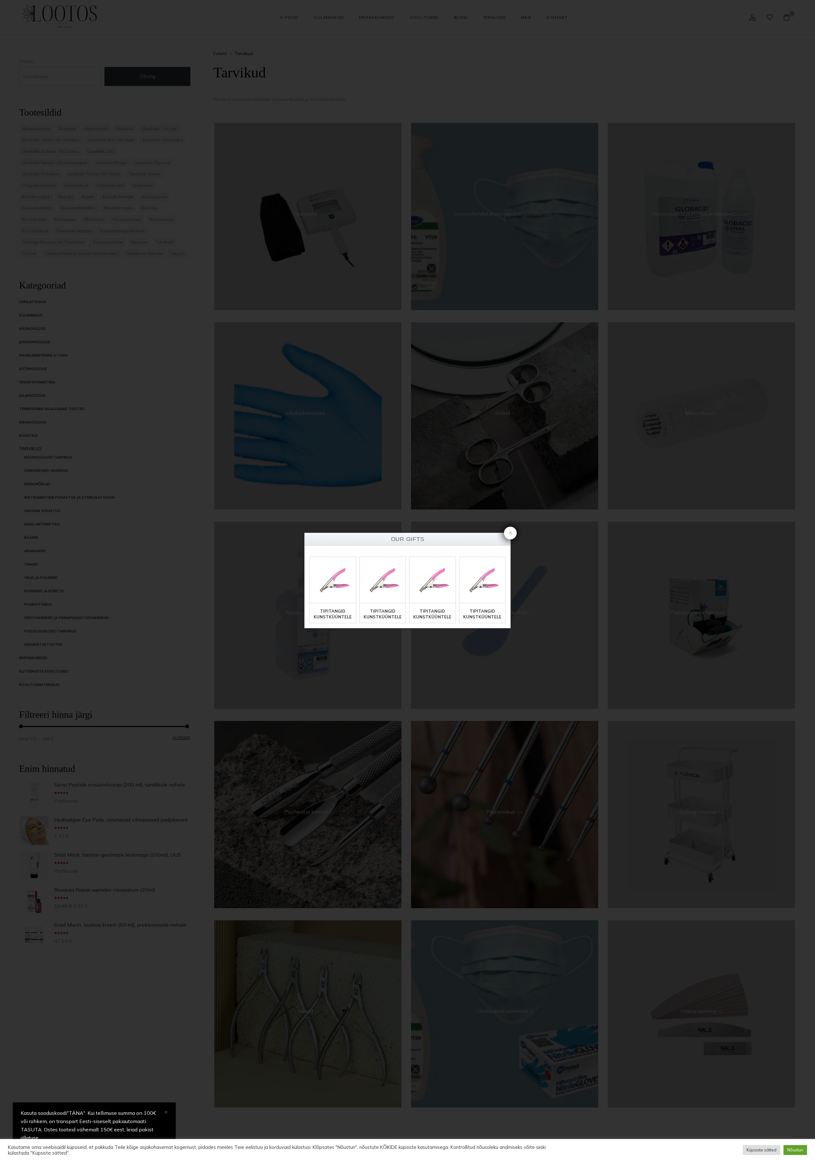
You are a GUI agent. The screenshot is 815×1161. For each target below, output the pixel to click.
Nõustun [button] (795, 1149)
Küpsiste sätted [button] (761, 1149)
